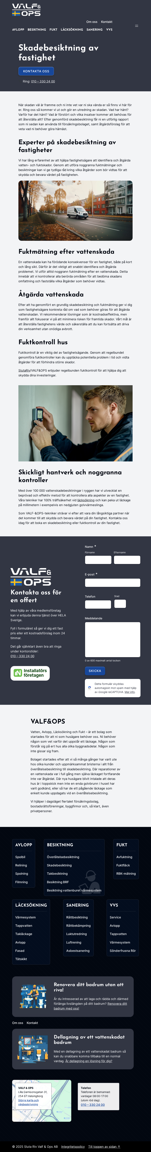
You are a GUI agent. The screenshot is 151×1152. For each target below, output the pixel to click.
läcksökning (85, 500)
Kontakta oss (36, 71)
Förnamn (90, 552)
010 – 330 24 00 (43, 81)
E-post (91, 574)
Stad (116, 596)
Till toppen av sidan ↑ (104, 1146)
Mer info (130, 692)
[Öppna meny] (136, 26)
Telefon (90, 596)
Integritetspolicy (73, 1146)
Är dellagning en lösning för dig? (88, 1061)
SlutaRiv (24, 370)
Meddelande (93, 618)
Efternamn (120, 552)
